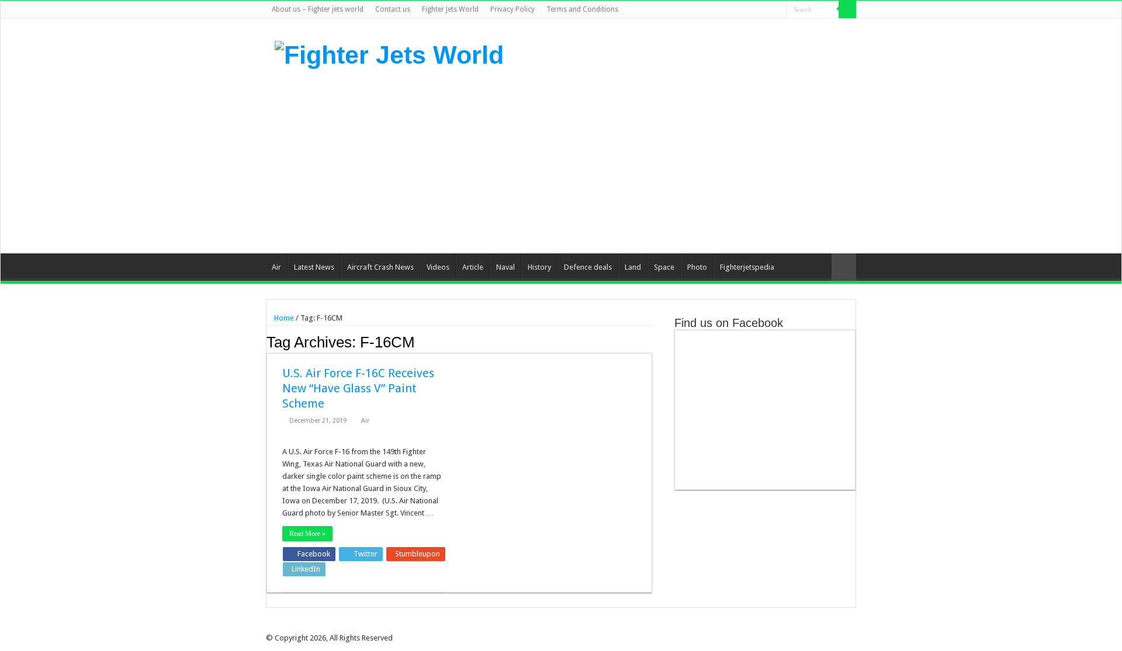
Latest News (314, 267)
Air (276, 267)
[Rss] (722, 10)
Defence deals (588, 267)
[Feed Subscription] (649, 341)
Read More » (307, 534)
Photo (697, 267)
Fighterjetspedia (747, 267)
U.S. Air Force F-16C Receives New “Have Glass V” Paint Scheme (358, 388)
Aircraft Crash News (380, 267)
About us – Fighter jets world (317, 9)
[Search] (847, 9)
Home (283, 318)
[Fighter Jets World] (389, 53)
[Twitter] (744, 10)
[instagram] (777, 10)
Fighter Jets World (450, 9)
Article (472, 267)
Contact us (392, 9)
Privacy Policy (512, 9)
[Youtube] (766, 10)
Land (633, 267)
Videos (438, 267)
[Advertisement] (634, 160)
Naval (505, 267)
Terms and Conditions (582, 9)
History (539, 267)
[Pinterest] (755, 10)
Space (664, 267)
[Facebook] (733, 10)
